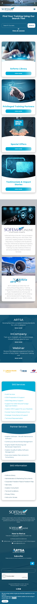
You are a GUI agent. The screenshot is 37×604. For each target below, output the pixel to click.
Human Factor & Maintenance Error (17, 412)
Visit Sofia (8, 485)
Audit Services (10, 394)
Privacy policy (23, 585)
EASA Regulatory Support (14, 400)
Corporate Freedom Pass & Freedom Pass (19, 481)
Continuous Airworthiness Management (19, 441)
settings (14, 598)
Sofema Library (10, 475)
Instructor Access (11, 497)
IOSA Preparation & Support (15, 397)
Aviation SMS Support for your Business (18, 409)
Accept (5, 601)
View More (18, 73)
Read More (18, 328)
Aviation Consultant (12, 488)
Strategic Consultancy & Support (16, 415)
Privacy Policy (10, 494)
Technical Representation (14, 418)
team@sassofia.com (19, 543)
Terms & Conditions (11, 491)
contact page (15, 535)
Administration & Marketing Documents (18, 478)
